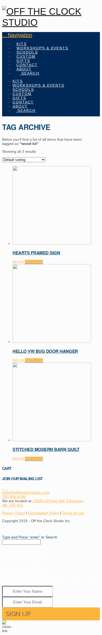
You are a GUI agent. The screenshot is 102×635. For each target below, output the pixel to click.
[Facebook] (3, 488)
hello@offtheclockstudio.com (25, 492)
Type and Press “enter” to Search (29, 537)
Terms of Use (73, 513)
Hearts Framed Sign (36, 253)
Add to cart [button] (34, 262)
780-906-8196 (14, 497)
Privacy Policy (13, 513)
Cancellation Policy (43, 513)
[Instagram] (6, 488)
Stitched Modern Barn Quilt (46, 449)
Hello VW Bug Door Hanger (45, 351)
